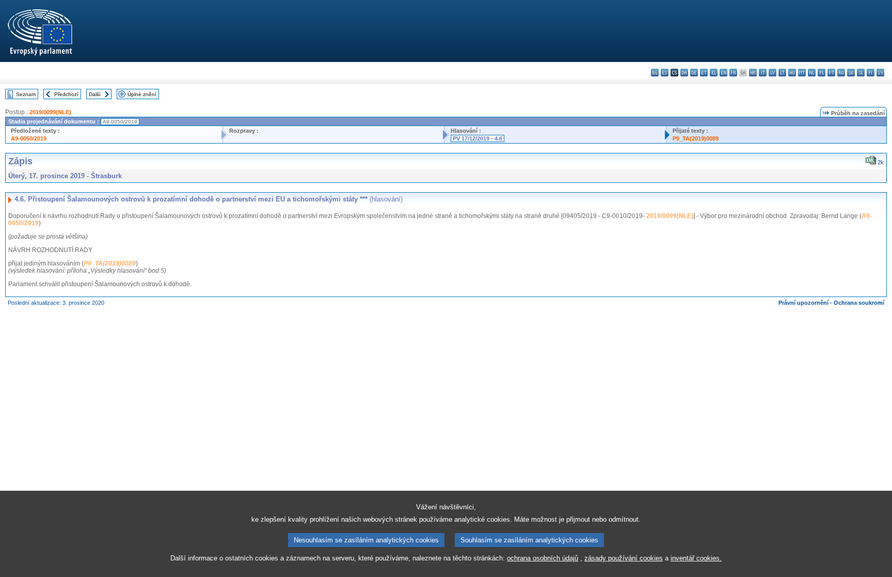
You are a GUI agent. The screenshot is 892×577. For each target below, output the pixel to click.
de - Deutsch (694, 72)
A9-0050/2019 (28, 138)
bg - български (655, 72)
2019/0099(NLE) (50, 112)
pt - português (831, 72)
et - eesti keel (704, 72)
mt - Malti (802, 72)
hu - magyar (792, 72)
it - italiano (763, 72)
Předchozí (66, 94)
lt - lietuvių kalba (782, 72)
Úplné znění (142, 94)
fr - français (733, 72)
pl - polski (821, 72)
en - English (723, 72)
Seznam (26, 94)
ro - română (841, 72)
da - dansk (684, 72)
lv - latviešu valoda (772, 72)
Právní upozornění (803, 303)
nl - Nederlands (812, 72)
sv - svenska (880, 72)
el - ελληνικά (714, 72)
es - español (664, 72)
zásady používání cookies (623, 558)
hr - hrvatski (753, 72)
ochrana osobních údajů (542, 558)
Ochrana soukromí (859, 303)
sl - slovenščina (861, 72)
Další (95, 94)
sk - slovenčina (851, 72)
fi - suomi (870, 72)
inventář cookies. (696, 558)
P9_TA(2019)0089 (696, 138)
